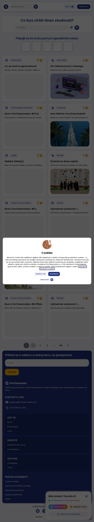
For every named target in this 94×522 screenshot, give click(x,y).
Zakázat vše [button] (41, 274)
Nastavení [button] (44, 279)
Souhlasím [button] (54, 274)
